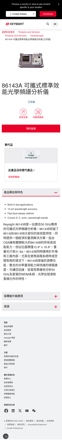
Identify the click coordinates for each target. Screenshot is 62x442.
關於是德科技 (9, 376)
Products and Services (30, 32)
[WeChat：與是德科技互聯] (34, 413)
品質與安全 (8, 388)
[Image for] (31, 155)
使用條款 (51, 423)
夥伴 (6, 346)
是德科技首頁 (8, 32)
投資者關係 (8, 384)
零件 (6, 369)
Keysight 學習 (10, 338)
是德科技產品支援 (11, 357)
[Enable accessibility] (5, 436)
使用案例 (7, 330)
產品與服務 (8, 326)
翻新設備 (7, 342)
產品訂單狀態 (9, 365)
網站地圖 (41, 423)
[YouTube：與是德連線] (27, 413)
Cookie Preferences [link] (15, 430)
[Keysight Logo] (15, 24)
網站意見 (21, 427)
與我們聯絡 (14, 176)
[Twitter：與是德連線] (20, 413)
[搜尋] (48, 24)
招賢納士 (7, 400)
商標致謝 (10, 427)
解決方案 (7, 334)
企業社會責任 (9, 392)
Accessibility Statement (38, 427)
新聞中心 (7, 380)
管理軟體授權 (9, 361)
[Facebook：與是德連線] (6, 413)
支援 (6, 353)
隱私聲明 (30, 423)
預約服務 (31, 128)
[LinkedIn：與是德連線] (13, 413)
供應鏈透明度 (9, 396)
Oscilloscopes (38, 35)
